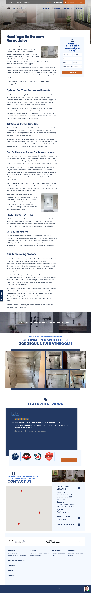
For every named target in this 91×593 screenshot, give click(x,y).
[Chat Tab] (45, 296)
